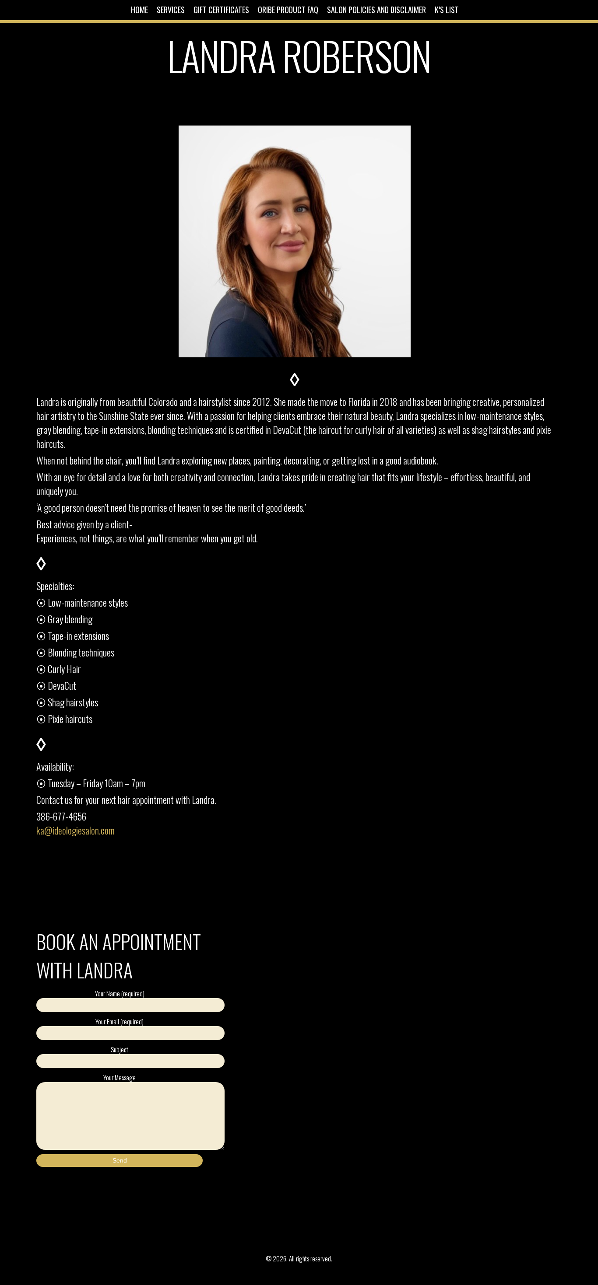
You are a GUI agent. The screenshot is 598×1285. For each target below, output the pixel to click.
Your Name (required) (119, 993)
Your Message (119, 1077)
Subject (119, 1049)
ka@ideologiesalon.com (75, 830)
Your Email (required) (119, 1021)
